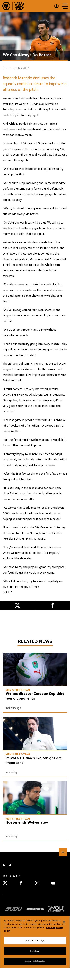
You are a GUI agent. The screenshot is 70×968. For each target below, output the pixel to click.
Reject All (35, 951)
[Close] (64, 922)
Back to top (63, 852)
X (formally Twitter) (17, 605)
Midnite (35, 909)
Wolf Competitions (56, 909)
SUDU (14, 909)
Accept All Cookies (35, 961)
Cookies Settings (35, 940)
